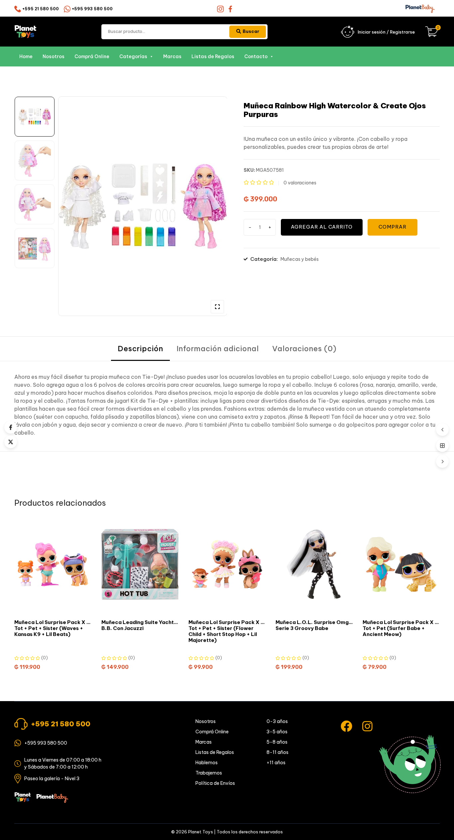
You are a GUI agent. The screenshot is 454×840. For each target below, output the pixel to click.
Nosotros (53, 56)
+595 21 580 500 (40, 8)
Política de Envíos (215, 783)
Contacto (256, 56)
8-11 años (277, 752)
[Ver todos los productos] (442, 445)
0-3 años (277, 721)
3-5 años (277, 732)
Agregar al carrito (322, 227)
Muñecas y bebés (300, 259)
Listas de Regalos (212, 56)
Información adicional (217, 348)
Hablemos (206, 763)
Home (26, 56)
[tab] (140, 349)
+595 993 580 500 (92, 8)
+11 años (276, 763)
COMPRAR (392, 227)
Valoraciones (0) (304, 348)
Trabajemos (208, 773)
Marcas (172, 56)
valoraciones (300, 183)
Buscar (251, 31)
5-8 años (277, 742)
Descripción (140, 348)
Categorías (133, 56)
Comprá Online (91, 56)
